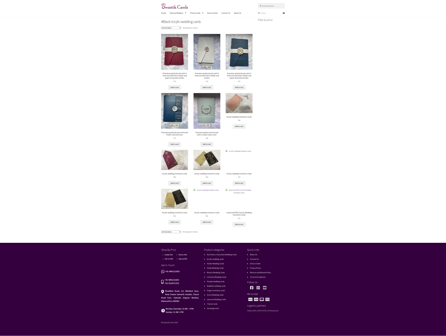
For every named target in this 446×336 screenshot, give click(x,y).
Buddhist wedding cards (216, 286)
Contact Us (225, 13)
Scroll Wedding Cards (215, 295)
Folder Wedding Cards (215, 263)
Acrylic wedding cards (215, 259)
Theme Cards (195, 13)
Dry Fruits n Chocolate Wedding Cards (222, 254)
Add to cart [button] (175, 87)
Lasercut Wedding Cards (216, 299)
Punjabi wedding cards (216, 281)
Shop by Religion (176, 13)
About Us (237, 13)
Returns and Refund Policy (260, 272)
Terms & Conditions (258, 277)
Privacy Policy (255, 268)
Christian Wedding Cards (216, 277)
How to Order (212, 13)
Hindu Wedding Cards (215, 268)
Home (163, 13)
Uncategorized (213, 308)
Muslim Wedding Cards (216, 272)
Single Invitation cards (216, 290)
